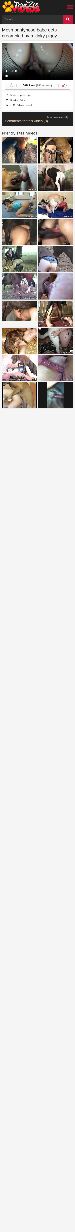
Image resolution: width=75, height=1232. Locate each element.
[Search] (68, 19)
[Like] (10, 85)
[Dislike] (64, 85)
